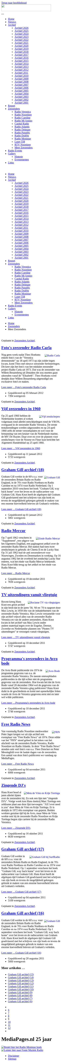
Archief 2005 (21, 90)
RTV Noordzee (23, 144)
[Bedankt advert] (21, 1047)
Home (11, 18)
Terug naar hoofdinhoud (14, 2)
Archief (12, 24)
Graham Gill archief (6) (20, 1001)
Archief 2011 (21, 72)
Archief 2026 (21, 27)
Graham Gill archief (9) (20, 992)
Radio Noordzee (23, 114)
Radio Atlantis (22, 126)
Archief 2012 (21, 69)
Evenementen (22, 159)
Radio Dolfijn (22, 135)
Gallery (12, 153)
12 (9, 1028)
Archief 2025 (21, 30)
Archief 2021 (21, 42)
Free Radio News (15, 724)
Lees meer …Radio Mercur (15, 573)
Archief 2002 (21, 99)
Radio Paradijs (22, 132)
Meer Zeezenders (24, 147)
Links (11, 162)
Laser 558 (20, 141)
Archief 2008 (21, 81)
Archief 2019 (21, 48)
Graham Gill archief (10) (21, 989)
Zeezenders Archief (24, 340)
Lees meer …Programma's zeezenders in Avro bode (28, 702)
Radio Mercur (13, 530)
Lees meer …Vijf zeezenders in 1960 (20, 448)
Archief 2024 (21, 33)
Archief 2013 (21, 66)
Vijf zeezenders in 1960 (21, 409)
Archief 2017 (21, 54)
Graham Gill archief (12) (21, 983)
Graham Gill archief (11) (21, 986)
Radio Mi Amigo (23, 120)
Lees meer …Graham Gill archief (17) (21, 891)
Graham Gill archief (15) (21, 974)
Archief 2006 (21, 87)
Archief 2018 (21, 51)
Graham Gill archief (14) (21, 977)
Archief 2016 (21, 57)
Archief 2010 (21, 75)
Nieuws (12, 21)
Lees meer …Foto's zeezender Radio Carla (23, 387)
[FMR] (22, 1050)
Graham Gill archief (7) (20, 998)
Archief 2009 (21, 78)
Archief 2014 (21, 63)
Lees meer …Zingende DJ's (15, 827)
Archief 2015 (21, 60)
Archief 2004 (21, 93)
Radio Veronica (23, 111)
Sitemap (12, 1058)
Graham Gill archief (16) (22, 913)
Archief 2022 (21, 39)
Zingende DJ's (13, 785)
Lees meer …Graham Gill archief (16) (21, 952)
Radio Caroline (22, 117)
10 (9, 1022)
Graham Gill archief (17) (22, 849)
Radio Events (15, 150)
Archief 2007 (21, 84)
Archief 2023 (21, 36)
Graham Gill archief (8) (20, 995)
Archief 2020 (21, 45)
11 (9, 1025)
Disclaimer (13, 1055)
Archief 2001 (21, 102)
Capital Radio (22, 123)
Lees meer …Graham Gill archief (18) (21, 509)
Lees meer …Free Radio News (17, 763)
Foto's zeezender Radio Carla (26, 347)
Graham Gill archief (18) (22, 470)
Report (11, 105)
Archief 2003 (21, 96)
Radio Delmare (22, 129)
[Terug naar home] (26, 10)
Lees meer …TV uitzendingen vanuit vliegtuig (25, 637)
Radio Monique (23, 138)
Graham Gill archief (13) (21, 980)
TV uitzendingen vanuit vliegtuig (29, 594)
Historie (19, 156)
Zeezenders (14, 108)
